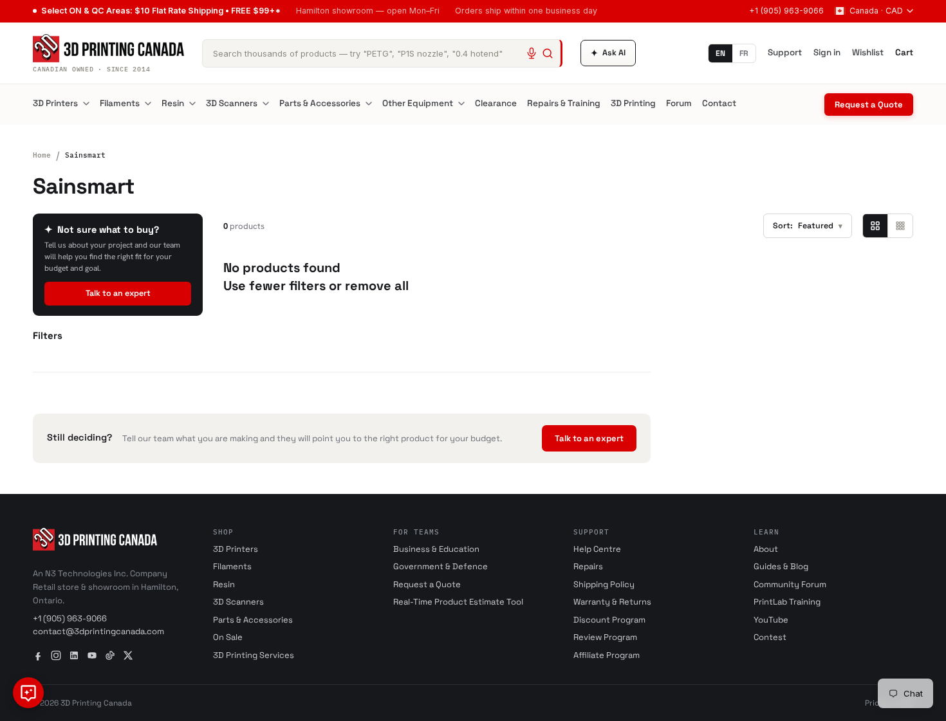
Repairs (588, 566)
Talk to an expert (118, 293)
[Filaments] (148, 103)
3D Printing (633, 103)
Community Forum (790, 584)
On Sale (228, 637)
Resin (173, 103)
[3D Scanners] (266, 103)
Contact (719, 103)
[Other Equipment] (461, 103)
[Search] (547, 53)
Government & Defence (440, 566)
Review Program (605, 637)
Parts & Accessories (319, 103)
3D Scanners (231, 103)
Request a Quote (869, 104)
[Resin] (192, 103)
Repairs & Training (563, 103)
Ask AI (608, 53)
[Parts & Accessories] (369, 103)
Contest (770, 637)
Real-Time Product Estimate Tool (458, 601)
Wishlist (868, 52)
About (766, 548)
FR (743, 53)
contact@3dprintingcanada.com (98, 631)
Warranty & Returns (612, 601)
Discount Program (609, 619)
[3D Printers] (86, 103)
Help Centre (597, 548)
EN (720, 53)
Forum (679, 103)
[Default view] (875, 225)
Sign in (826, 52)
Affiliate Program (606, 655)
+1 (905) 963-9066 (786, 10)
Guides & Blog (781, 566)
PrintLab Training (787, 601)
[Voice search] (531, 53)
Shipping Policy (604, 584)
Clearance (496, 103)
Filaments (120, 103)
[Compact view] (900, 225)
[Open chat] (28, 692)
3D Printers (55, 103)
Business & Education (436, 548)
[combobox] (382, 53)
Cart (904, 52)
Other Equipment (417, 103)
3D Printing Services (253, 655)
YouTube (771, 619)
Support (785, 52)
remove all (377, 285)
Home (42, 155)
